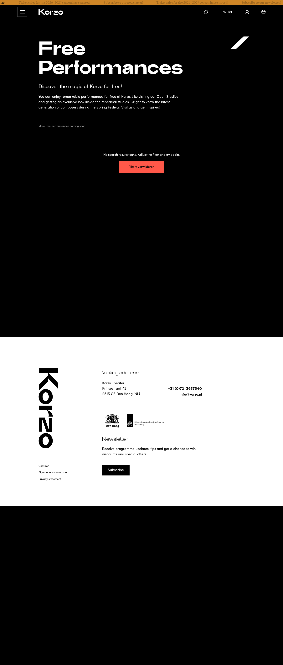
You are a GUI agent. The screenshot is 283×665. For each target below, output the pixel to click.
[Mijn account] (247, 12)
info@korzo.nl (191, 394)
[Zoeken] (208, 12)
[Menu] (22, 12)
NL (224, 12)
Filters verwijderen (141, 167)
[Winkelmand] (263, 12)
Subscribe (116, 470)
